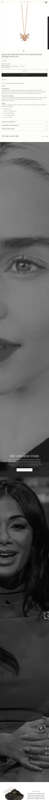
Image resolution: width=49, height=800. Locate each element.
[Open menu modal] (2, 2)
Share (4, 79)
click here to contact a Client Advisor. (16, 83)
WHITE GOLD (14, 66)
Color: (6, 63)
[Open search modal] (44, 2)
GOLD (22, 66)
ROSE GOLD (6, 66)
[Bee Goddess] (24, 2)
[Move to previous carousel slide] (43, 136)
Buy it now (24, 74)
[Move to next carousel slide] (46, 136)
